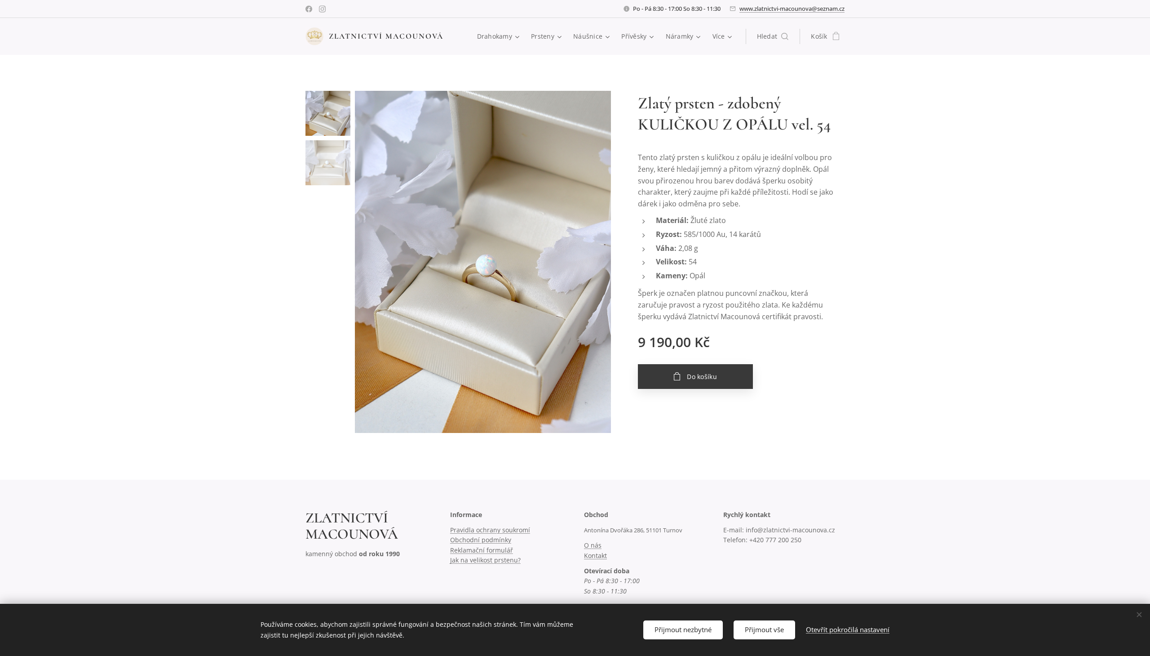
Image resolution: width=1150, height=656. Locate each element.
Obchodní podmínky (480, 540)
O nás (593, 545)
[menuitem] (499, 36)
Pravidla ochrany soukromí (490, 530)
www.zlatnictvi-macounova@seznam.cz (792, 8)
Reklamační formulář (481, 550)
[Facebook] (308, 9)
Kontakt (595, 555)
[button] (773, 36)
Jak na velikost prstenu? (485, 560)
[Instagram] (322, 9)
